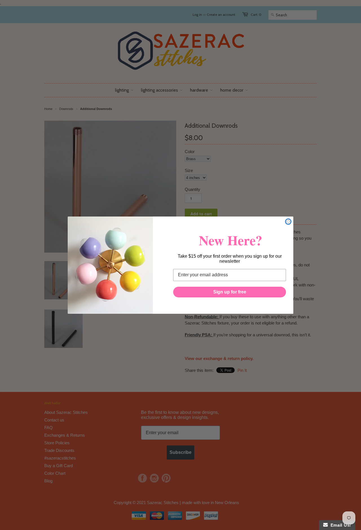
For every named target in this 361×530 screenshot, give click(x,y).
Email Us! (339, 525)
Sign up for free (229, 292)
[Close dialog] (288, 221)
